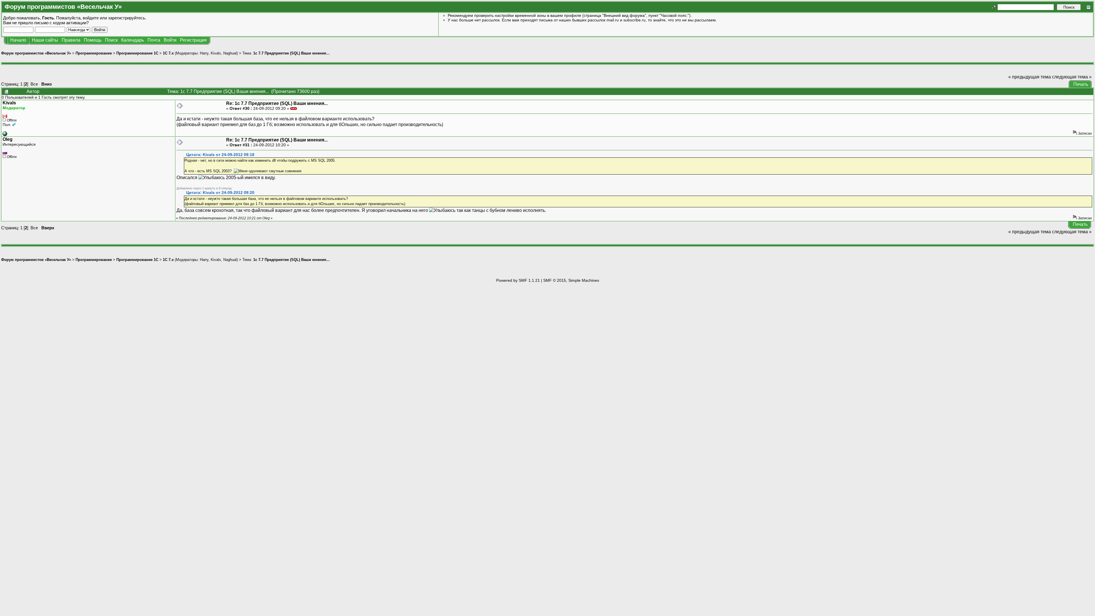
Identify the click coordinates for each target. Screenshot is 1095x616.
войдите (91, 17)
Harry (204, 53)
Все (34, 84)
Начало (18, 40)
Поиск (111, 40)
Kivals (216, 53)
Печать (1080, 84)
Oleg (8, 139)
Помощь (93, 40)
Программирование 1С (137, 53)
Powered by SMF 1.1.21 (518, 280)
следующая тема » (1072, 76)
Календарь (132, 40)
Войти (170, 40)
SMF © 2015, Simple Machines (571, 280)
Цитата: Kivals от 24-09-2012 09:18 (220, 155)
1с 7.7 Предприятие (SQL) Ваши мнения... (291, 53)
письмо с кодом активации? (61, 22)
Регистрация (193, 40)
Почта (153, 40)
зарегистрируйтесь (126, 17)
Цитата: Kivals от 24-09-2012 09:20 (220, 193)
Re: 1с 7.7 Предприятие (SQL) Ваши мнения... (277, 103)
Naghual (230, 53)
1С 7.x (168, 53)
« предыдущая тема (1029, 76)
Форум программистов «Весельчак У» (36, 53)
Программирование (94, 53)
